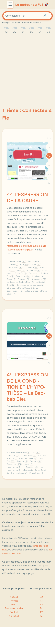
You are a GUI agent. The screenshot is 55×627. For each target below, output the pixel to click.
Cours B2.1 (31, 267)
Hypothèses (13, 467)
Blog (13, 604)
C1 (49, 147)
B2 (49, 156)
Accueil (14, 597)
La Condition (30, 467)
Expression (22, 276)
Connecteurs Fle (27, 458)
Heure (28, 464)
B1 (49, 165)
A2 (49, 174)
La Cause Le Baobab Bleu (20, 282)
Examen (22, 461)
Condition (12, 455)
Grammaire (39, 279)
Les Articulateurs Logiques (30, 285)
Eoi (20, 270)
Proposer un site (14, 608)
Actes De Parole (16, 261)
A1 (49, 183)
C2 (49, 138)
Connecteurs (14, 267)
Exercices (33, 270)
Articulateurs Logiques (18, 452)
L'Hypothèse (36, 473)
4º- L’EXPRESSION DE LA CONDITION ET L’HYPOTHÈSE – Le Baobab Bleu (27, 387)
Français (23, 279)
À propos (14, 616)
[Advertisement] (27, 65)
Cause (35, 264)
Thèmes (13, 601)
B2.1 (24, 264)
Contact (14, 612)
